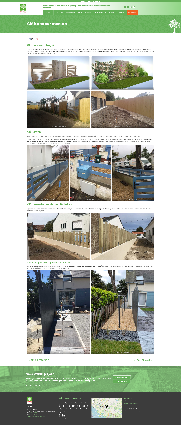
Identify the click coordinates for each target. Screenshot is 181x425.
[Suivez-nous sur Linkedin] (134, 7)
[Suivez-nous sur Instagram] (131, 7)
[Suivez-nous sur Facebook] (125, 7)
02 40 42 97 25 (86, 1)
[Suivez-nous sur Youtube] (128, 7)
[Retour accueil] (23, 9)
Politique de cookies (128, 401)
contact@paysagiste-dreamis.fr (36, 416)
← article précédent (38, 360)
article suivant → (143, 360)
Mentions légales (128, 398)
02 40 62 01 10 (96, 1)
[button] (106, 406)
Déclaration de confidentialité (131, 403)
